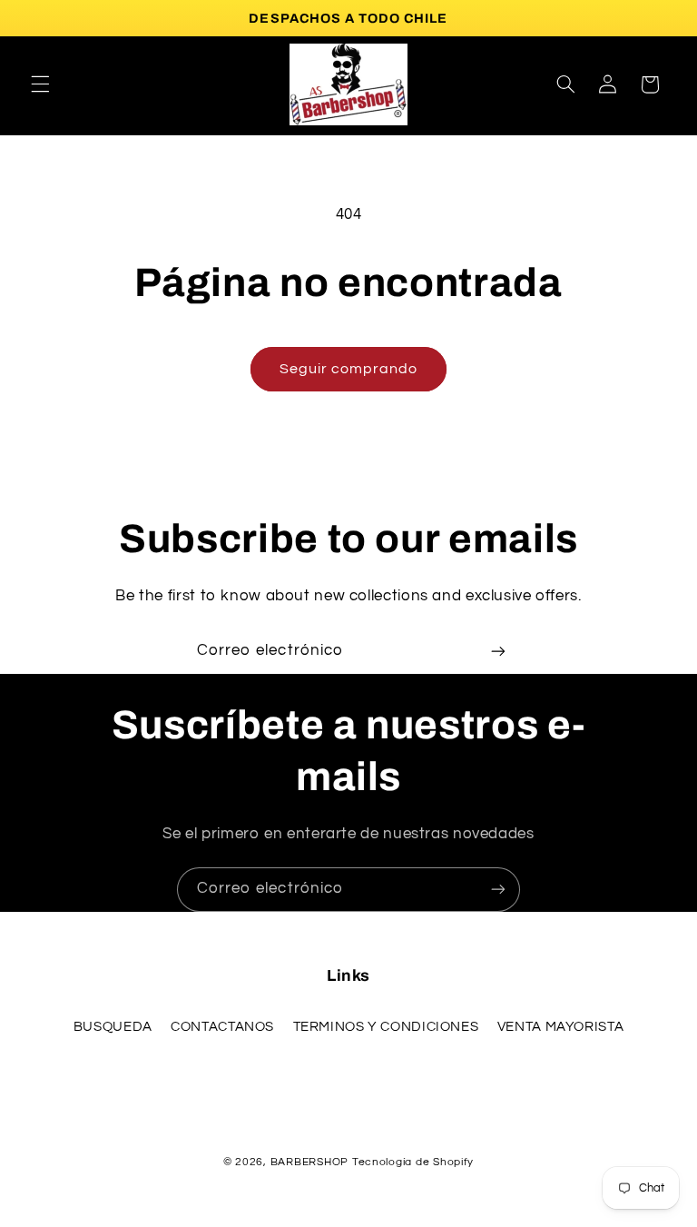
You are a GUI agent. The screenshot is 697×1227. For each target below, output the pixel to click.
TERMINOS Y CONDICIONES (386, 1027)
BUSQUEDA (113, 1027)
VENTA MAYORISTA (560, 1027)
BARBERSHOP (311, 1162)
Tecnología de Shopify (413, 1162)
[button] (40, 84)
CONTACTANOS (222, 1027)
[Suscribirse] (498, 651)
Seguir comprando (349, 368)
